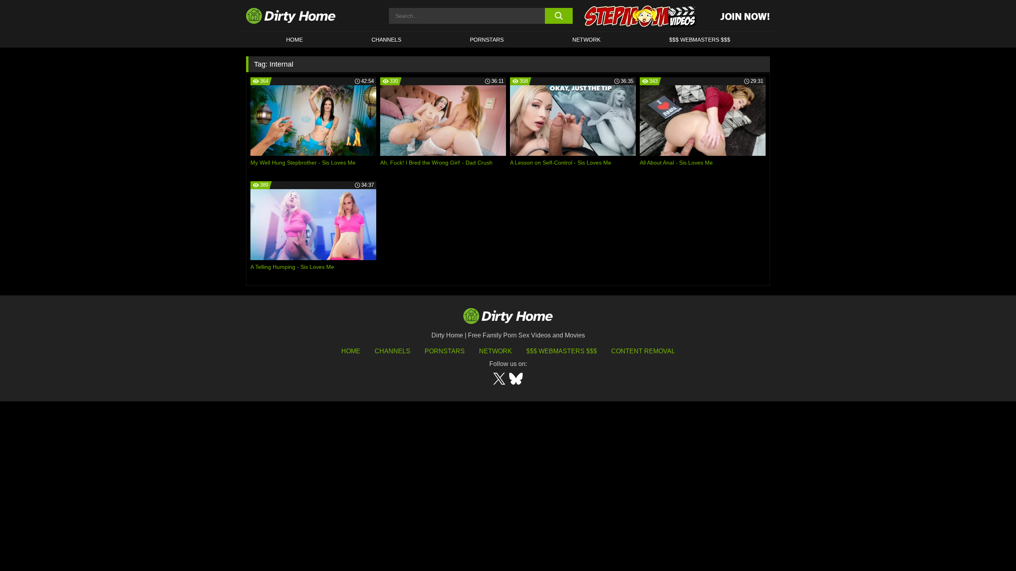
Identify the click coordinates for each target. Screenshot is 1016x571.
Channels (392, 351)
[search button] (558, 16)
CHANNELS (386, 39)
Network (586, 39)
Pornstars (487, 39)
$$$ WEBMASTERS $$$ (699, 39)
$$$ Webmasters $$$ (561, 351)
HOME (294, 39)
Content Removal (643, 351)
